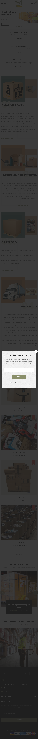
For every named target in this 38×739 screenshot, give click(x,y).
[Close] (36, 351)
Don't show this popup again (19, 383)
